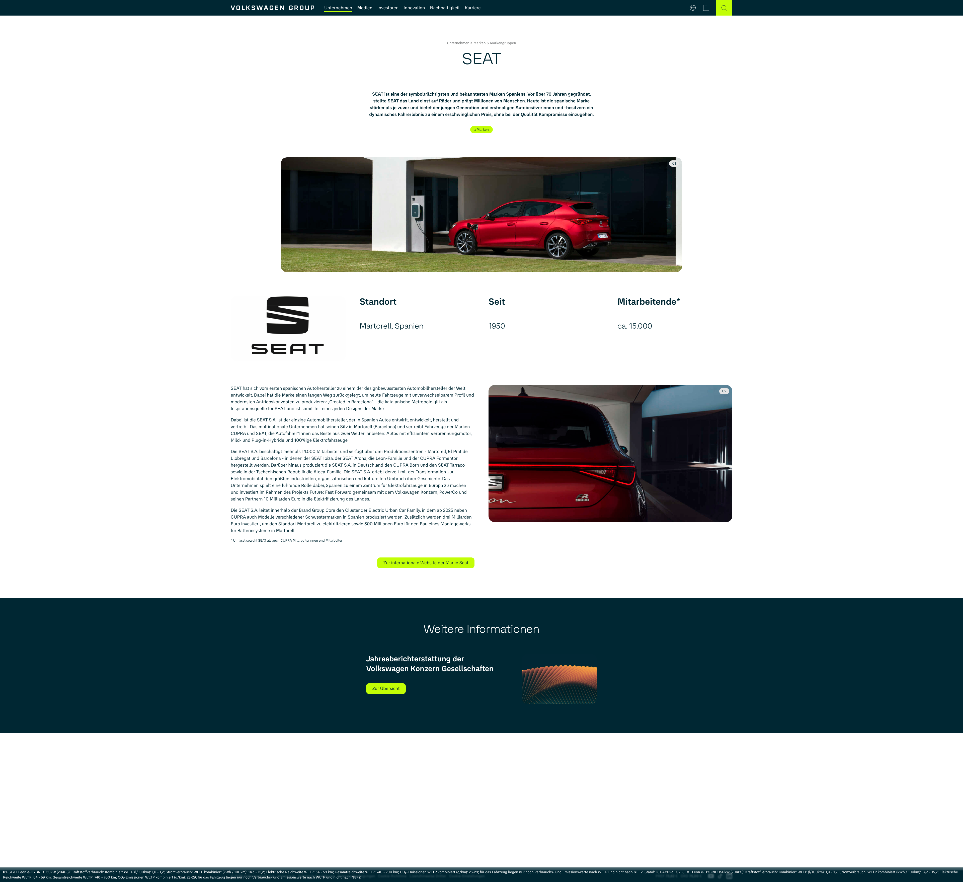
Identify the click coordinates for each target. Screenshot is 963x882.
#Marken (481, 130)
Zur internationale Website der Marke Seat (425, 562)
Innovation (414, 8)
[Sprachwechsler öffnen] (692, 8)
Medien (364, 8)
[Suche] (724, 8)
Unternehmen (338, 8)
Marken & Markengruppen (494, 43)
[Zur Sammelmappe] (706, 8)
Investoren (388, 8)
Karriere (472, 8)
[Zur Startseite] (272, 8)
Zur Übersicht (386, 688)
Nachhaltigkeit (445, 8)
